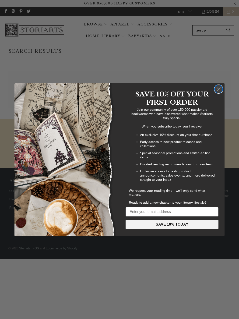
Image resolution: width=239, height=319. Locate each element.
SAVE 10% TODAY (172, 224)
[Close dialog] (218, 89)
